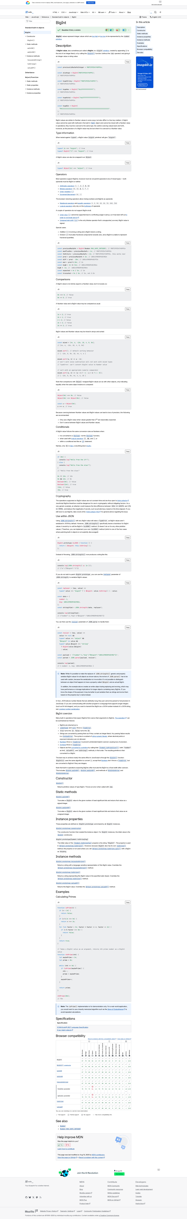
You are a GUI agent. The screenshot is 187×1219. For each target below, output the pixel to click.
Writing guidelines (113, 1193)
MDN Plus (83, 1200)
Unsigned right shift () (69, 220)
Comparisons (63, 279)
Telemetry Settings (66, 1211)
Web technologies (141, 1186)
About (82, 1186)
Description (141, 27)
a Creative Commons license (109, 1215)
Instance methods (143, 40)
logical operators (77, 439)
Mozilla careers (85, 1193)
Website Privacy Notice (48, 1211)
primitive (59, 39)
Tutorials (138, 1196)
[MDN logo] (29, 1182)
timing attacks (122, 501)
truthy (89, 446)
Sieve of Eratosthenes (115, 1009)
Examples (140, 43)
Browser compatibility (144, 49)
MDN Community (113, 1186)
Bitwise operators (66, 189)
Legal (79, 1211)
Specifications (142, 46)
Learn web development (144, 1189)
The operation (120, 718)
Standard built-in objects (34, 28)
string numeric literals (99, 736)
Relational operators (67, 203)
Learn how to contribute (66, 1149)
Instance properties (144, 37)
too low (103, 36)
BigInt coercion (64, 713)
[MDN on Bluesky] (30, 1197)
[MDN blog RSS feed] (40, 1197)
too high (95, 36)
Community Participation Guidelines (96, 1211)
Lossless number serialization (69, 709)
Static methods (142, 34)
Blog (129, 12)
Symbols (63, 745)
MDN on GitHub (113, 1200)
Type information (65, 132)
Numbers (63, 742)
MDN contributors (98, 1155)
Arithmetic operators (67, 186)
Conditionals (62, 426)
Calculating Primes (66, 896)
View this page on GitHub (66, 1157)
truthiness (87, 206)
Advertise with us (86, 1196)
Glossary (138, 1200)
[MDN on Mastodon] (37, 1197)
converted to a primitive (79, 748)
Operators (61, 174)
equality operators (84, 203)
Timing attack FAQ (92, 512)
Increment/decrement (67, 194)
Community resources (115, 1189)
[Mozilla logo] (31, 1211)
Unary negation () (67, 192)
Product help (84, 1204)
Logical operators (66, 206)
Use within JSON (65, 516)
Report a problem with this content (91, 1157)
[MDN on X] (33, 1197)
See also (140, 52)
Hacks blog (139, 1204)
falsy (72, 446)
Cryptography (63, 496)
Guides (137, 1193)
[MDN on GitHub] (26, 1197)
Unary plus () (65, 215)
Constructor (141, 30)
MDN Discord (112, 1196)
